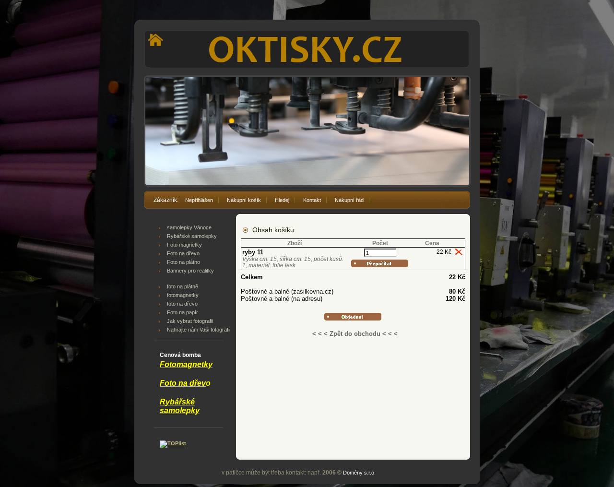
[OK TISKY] (307, 32)
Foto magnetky (184, 245)
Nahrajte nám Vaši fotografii (198, 330)
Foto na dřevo (183, 253)
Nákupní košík (244, 200)
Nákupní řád (349, 200)
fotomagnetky (183, 295)
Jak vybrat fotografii (190, 321)
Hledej (282, 200)
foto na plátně (182, 286)
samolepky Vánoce (189, 227)
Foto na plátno (183, 262)
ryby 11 (252, 252)
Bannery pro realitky (190, 270)
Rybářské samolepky (192, 236)
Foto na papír (182, 312)
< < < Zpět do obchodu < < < (355, 333)
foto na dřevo (182, 304)
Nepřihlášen (199, 200)
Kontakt (312, 200)
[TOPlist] (173, 443)
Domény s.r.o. (359, 472)
